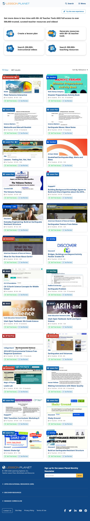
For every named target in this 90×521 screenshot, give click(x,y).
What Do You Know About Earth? (18, 256)
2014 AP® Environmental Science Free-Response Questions (20, 352)
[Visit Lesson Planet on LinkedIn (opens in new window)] (75, 510)
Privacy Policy (29, 510)
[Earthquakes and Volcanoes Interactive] (67, 348)
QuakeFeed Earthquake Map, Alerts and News (65, 158)
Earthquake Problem (57, 289)
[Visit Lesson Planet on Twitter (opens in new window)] (70, 510)
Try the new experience (75, 11)
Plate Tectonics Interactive (15, 95)
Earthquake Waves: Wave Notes (62, 127)
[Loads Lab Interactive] (23, 383)
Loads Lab (8, 386)
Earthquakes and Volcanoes (60, 353)
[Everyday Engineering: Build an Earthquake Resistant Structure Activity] (23, 215)
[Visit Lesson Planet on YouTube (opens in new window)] (80, 510)
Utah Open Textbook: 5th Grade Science (21, 321)
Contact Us (7, 511)
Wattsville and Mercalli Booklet (17, 127)
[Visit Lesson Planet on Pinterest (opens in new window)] (85, 510)
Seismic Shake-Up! (12, 450)
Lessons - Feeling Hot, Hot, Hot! (17, 159)
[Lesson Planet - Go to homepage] (17, 3)
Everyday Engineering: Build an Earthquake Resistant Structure (23, 223)
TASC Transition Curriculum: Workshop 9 (21, 418)
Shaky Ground (54, 418)
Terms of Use (41, 510)
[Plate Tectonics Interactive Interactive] (23, 88)
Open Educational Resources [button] (19, 484)
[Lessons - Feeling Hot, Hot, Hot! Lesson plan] (23, 154)
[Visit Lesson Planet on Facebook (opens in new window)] (65, 510)
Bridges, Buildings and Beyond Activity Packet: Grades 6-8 (65, 255)
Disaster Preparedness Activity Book (64, 95)
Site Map (18, 510)
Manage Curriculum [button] (13, 501)
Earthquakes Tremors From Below (63, 224)
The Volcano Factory (13, 192)
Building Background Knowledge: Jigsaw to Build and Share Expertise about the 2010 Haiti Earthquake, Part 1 (67, 192)
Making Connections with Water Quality (65, 386)
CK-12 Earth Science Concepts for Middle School (21, 287)
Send (79, 475)
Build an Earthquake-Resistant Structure (66, 450)
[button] (82, 3)
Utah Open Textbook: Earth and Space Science (64, 320)
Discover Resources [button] (12, 492)
